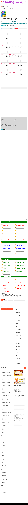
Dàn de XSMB (20, 413)
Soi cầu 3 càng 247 (21, 421)
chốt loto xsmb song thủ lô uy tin (6, 402)
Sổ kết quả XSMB (4, 442)
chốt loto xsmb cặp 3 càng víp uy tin (6, 379)
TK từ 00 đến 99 (18, 352)
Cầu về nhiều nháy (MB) (19, 337)
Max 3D (17, 323)
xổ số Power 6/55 (18, 321)
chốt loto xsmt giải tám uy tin (5, 409)
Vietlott (2, 446)
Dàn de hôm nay (16, 413)
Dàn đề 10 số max (16, 416)
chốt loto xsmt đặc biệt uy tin (5, 408)
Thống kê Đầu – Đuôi (4, 479)
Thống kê (17, 326)
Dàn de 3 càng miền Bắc (16, 411)
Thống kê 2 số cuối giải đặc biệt (22, 423)
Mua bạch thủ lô (16, 421)
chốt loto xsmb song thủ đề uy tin (6, 399)
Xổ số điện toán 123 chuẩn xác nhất (8, 294)
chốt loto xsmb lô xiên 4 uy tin (5, 398)
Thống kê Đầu (3, 476)
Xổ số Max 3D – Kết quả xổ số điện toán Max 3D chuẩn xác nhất (12, 295)
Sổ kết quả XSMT (18, 317)
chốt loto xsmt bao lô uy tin (5, 405)
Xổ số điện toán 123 (18, 329)
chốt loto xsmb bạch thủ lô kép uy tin (6, 375)
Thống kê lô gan (18, 340)
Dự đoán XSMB (15, 419)
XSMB (2, 435)
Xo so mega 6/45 (18, 320)
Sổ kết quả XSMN (18, 315)
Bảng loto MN (3, 488)
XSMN (16, 309)
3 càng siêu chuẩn (23, 401)
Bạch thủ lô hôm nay (16, 403)
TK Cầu (2, 462)
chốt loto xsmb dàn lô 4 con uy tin (6, 389)
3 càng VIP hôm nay (16, 402)
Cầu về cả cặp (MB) (18, 335)
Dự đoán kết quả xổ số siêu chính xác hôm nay (19, 418)
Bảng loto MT (3, 489)
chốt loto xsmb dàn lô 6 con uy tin (6, 392)
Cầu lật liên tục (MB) (4, 465)
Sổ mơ (2, 498)
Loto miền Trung (18, 357)
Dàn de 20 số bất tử (16, 412)
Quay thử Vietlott (18, 363)
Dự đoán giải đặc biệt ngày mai (17, 417)
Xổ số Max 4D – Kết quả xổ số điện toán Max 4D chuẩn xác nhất (12, 296)
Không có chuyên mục (20, 419)
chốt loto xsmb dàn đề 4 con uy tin (18, 391)
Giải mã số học (3, 432)
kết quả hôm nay (18, 312)
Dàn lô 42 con (15, 415)
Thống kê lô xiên (18, 341)
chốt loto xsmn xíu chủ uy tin (5, 429)
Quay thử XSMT (18, 361)
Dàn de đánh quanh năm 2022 (17, 414)
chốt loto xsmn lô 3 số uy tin (5, 425)
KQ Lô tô (2, 485)
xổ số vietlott (17, 318)
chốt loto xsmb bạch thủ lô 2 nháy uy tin (6, 378)
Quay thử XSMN (18, 360)
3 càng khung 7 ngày (16, 400)
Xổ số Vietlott (3, 448)
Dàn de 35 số (20, 412)
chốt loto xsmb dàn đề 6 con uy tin (6, 382)
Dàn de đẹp (23, 414)
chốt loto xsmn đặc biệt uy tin (5, 422)
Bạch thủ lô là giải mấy (22, 403)
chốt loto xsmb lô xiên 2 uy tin (5, 395)
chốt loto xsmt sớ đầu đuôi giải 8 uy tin (6, 412)
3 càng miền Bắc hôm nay (17, 401)
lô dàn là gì (20, 420)
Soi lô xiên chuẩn (16, 423)
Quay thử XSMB (18, 358)
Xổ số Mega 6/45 (4, 449)
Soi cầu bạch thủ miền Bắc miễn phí (18, 422)
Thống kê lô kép (18, 343)
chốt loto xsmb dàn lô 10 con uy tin (6, 388)
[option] (14, 6)
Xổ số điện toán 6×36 (4, 458)
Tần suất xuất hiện (4, 482)
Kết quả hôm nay (3, 439)
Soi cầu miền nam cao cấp (4, 418)
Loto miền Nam (18, 355)
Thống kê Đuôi (18, 346)
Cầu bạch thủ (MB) (18, 332)
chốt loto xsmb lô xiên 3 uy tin (6, 6)
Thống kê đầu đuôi (18, 338)
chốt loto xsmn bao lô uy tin (5, 419)
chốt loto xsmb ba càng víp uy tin (6, 372)
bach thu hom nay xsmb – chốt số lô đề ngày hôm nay (14, 2)
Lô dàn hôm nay (16, 420)
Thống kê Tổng (18, 349)
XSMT (2, 438)
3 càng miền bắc (21, 400)
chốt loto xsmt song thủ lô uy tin (6, 415)
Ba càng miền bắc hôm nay (22, 402)
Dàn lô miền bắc (20, 415)
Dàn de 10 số (21, 411)
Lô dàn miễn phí (23, 420)
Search (7, 308)
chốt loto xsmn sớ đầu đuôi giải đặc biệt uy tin (7, 428)
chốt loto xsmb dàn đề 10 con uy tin (6, 385)
